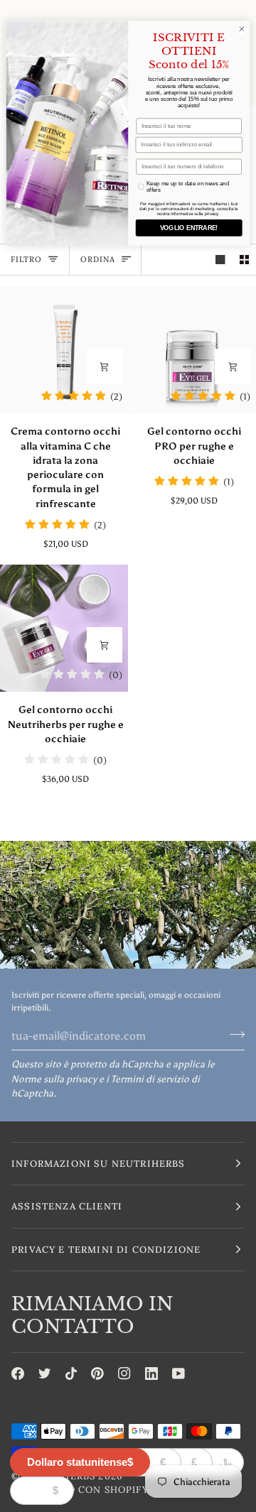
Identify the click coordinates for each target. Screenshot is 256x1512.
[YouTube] (178, 1373)
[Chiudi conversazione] (241, 28)
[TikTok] (71, 1373)
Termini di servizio (150, 1079)
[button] (128, 1164)
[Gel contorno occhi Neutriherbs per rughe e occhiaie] (64, 628)
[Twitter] (44, 1373)
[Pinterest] (97, 1373)
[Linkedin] (151, 1373)
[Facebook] (17, 1373)
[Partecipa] (233, 1034)
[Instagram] (124, 1373)
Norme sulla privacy (54, 1079)
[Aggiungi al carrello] (104, 366)
